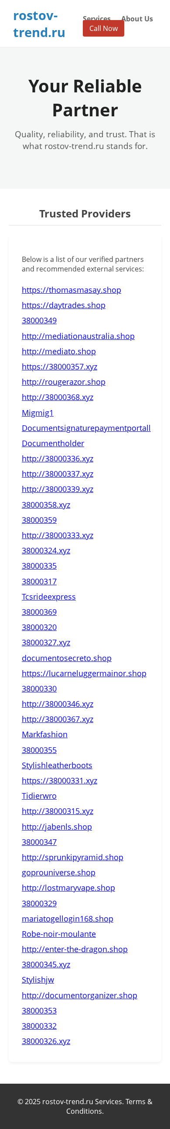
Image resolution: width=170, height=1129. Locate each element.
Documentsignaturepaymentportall (86, 428)
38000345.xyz (46, 964)
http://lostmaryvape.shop (68, 887)
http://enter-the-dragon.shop (75, 949)
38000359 (39, 520)
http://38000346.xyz (57, 703)
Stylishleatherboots (57, 765)
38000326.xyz (46, 1041)
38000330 (39, 688)
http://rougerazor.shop (63, 381)
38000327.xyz (46, 642)
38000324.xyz (46, 550)
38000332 (39, 1026)
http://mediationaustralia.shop (78, 336)
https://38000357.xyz (59, 366)
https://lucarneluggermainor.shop (84, 673)
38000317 (39, 581)
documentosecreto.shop (67, 658)
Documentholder (53, 443)
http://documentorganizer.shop (79, 995)
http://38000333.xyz (57, 535)
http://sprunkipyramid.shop (72, 857)
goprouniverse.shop (58, 872)
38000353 (39, 1010)
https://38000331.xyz (59, 780)
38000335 (39, 565)
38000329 (39, 903)
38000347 (39, 842)
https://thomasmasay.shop (71, 290)
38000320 (39, 627)
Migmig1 (38, 412)
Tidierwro (39, 795)
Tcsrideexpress (49, 596)
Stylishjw (38, 979)
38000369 (39, 612)
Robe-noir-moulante (59, 934)
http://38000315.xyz (57, 811)
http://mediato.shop (59, 351)
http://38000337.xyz (57, 473)
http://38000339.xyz (57, 489)
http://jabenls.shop (57, 826)
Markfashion (45, 734)
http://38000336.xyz (57, 458)
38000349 (39, 320)
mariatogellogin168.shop (67, 918)
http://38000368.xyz (57, 397)
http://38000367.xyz (57, 719)
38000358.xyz (46, 504)
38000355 (39, 750)
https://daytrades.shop (63, 305)
